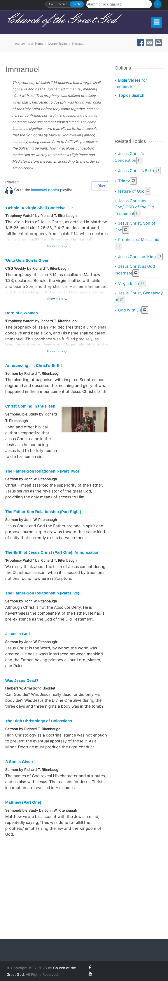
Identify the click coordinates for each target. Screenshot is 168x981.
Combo (76, 4)
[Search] (157, 4)
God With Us (129, 310)
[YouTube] (90, 973)
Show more (55, 246)
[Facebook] (90, 967)
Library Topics (57, 43)
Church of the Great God (60, 20)
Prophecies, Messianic (138, 239)
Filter (101, 185)
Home (39, 43)
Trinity (124, 181)
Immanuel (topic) (45, 190)
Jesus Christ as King (137, 256)
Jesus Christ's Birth (136, 170)
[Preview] (139, 160)
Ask (51, 4)
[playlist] (9, 190)
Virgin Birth (128, 283)
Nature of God (131, 191)
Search (62, 4)
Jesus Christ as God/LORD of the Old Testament (134, 207)
